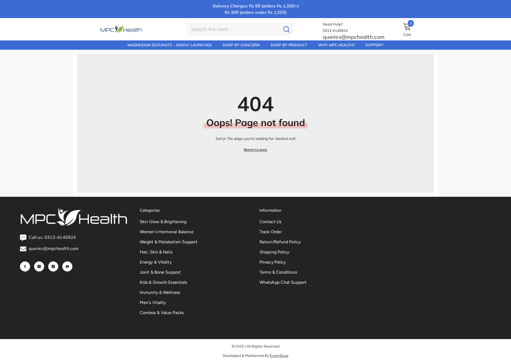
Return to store (255, 150)
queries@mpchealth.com (354, 37)
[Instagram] (39, 266)
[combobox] (233, 29)
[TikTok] (53, 266)
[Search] (240, 29)
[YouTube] (67, 266)
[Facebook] (25, 266)
